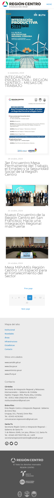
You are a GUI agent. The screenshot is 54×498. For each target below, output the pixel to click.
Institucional (10, 330)
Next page (25, 309)
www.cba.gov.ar (11, 366)
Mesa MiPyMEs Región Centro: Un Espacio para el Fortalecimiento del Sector (26, 271)
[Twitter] (11, 443)
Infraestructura (11, 341)
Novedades (9, 334)
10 (30, 298)
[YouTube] (16, 443)
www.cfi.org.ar (10, 374)
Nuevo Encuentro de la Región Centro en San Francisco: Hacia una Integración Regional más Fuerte (25, 220)
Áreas (7, 338)
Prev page (28, 288)
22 (27, 303)
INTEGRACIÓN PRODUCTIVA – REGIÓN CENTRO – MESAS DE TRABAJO (26, 81)
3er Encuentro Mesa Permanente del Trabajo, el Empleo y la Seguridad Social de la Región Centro (27, 169)
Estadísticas (10, 345)
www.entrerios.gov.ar (13, 370)
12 (40, 298)
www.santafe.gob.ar (13, 362)
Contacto (8, 349)
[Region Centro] (21, 4)
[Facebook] (6, 443)
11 (35, 298)
